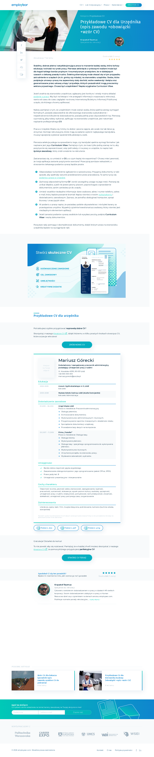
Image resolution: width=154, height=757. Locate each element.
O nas (109, 750)
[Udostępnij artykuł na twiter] (21, 60)
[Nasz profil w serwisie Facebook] (136, 750)
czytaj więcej (94, 599)
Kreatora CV (59, 334)
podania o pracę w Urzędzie (52, 178)
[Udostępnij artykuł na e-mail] (21, 67)
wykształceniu (105, 195)
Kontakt (100, 750)
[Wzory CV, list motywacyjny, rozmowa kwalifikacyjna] (20, 5)
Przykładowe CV (97, 16)
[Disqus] (77, 634)
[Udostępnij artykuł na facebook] (21, 45)
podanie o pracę (41, 97)
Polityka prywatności (123, 750)
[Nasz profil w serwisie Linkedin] (140, 750)
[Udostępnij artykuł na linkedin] (21, 52)
